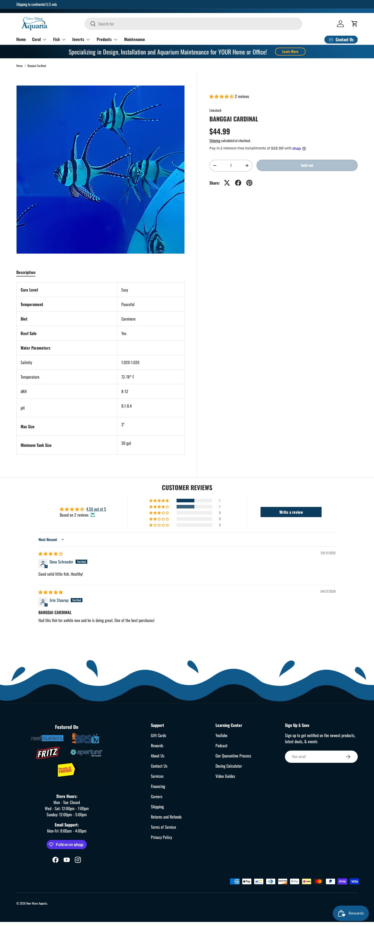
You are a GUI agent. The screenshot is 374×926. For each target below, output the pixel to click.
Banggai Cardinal (36, 65)
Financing (158, 786)
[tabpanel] (100, 368)
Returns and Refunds (166, 817)
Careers (156, 796)
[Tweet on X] (227, 182)
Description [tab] (25, 272)
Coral (36, 39)
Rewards (157, 745)
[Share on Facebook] (238, 182)
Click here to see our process (199, 4)
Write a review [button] (291, 512)
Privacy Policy (161, 837)
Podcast (221, 745)
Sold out (307, 165)
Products (104, 39)
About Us (157, 756)
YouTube (221, 735)
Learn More (290, 51)
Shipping (214, 140)
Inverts (78, 39)
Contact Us (159, 766)
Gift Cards (158, 735)
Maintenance (134, 39)
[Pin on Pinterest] (249, 182)
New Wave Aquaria (36, 903)
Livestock (215, 110)
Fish (56, 39)
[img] (50, 553)
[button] (354, 23)
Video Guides (225, 776)
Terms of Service (163, 827)
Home (21, 39)
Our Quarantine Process (233, 756)
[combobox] (193, 24)
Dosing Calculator (228, 766)
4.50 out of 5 (96, 509)
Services (157, 776)
